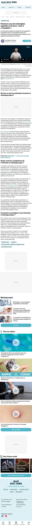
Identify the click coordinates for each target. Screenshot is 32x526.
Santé (3, 7)
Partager (27, 41)
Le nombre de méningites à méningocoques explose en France (22, 319)
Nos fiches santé (10, 456)
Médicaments (19, 492)
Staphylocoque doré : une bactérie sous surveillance (21, 468)
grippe (24, 69)
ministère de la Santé (12, 185)
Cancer (11, 492)
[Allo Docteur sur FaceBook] (2, 516)
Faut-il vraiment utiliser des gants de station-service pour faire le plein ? (16, 402)
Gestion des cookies (21, 499)
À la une (3, 524)
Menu (29, 524)
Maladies (12, 16)
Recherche (22, 524)
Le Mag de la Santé (24, 489)
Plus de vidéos (9, 331)
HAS (5, 224)
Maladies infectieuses (20, 16)
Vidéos (9, 524)
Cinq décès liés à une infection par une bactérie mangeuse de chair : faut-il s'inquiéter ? (13, 354)
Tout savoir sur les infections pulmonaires (7, 468)
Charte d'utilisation (6, 504)
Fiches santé (16, 524)
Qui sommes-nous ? (6, 499)
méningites (6, 131)
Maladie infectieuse (6, 246)
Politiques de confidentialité (20, 502)
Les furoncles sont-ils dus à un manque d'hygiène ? (13, 425)
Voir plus (16, 325)
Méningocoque (5, 20)
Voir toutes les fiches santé (16, 475)
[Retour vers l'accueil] (16, 2)
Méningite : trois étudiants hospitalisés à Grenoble (21, 303)
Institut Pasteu (5, 171)
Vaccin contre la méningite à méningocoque (12, 244)
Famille (19, 7)
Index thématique (21, 504)
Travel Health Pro (9, 78)
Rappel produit (13, 489)
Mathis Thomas (11, 40)
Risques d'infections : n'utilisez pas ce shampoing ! (13, 378)
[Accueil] (16, 483)
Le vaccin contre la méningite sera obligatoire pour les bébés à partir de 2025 (21, 311)
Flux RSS (3, 506)
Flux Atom (18, 506)
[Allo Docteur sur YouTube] (6, 516)
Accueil (2, 16)
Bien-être (11, 7)
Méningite (13, 242)
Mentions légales (5, 501)
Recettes (6, 489)
